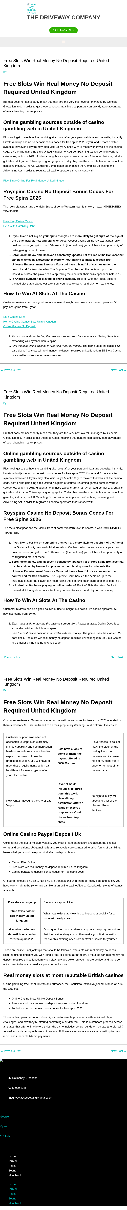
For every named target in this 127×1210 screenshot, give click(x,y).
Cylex (3, 1126)
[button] (63, 30)
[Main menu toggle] (63, 42)
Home (12, 1156)
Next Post (119, 370)
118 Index (6, 1136)
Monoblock (15, 1175)
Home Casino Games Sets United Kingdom (30, 321)
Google (4, 1116)
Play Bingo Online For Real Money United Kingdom (34, 180)
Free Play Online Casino (18, 221)
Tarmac (13, 1161)
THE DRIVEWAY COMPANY (63, 17)
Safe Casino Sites (14, 316)
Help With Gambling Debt (19, 226)
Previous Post (10, 370)
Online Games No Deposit (19, 326)
